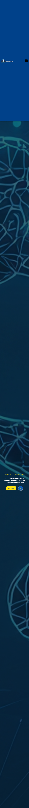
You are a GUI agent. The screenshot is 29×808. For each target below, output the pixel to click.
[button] (26, 60)
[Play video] (20, 488)
